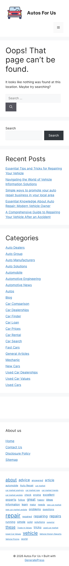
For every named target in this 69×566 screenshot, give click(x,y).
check (27, 494)
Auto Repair (26, 485)
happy (40, 499)
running (10, 522)
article (49, 480)
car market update (14, 495)
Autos (10, 291)
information (13, 504)
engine (37, 494)
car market (40, 486)
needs (41, 504)
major (33, 504)
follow (21, 499)
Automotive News (19, 285)
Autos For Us (41, 13)
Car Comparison (17, 304)
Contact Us (14, 447)
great (31, 499)
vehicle (30, 533)
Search (11, 128)
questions (48, 509)
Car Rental (13, 335)
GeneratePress (34, 560)
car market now (33, 490)
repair (13, 515)
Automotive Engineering (23, 279)
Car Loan (12, 322)
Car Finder (13, 316)
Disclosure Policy (18, 453)
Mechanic (13, 360)
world (24, 538)
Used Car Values (18, 378)
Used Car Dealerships (22, 372)
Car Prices (13, 329)
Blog (9, 297)
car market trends (50, 490)
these (10, 527)
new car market (54, 505)
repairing (41, 516)
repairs (55, 516)
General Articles (17, 353)
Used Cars (13, 385)
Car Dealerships (17, 310)
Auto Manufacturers (20, 260)
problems (35, 509)
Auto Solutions (16, 266)
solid (30, 521)
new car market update (16, 509)
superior (50, 522)
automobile (12, 485)
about (11, 479)
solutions (39, 521)
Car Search (14, 341)
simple (21, 522)
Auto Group (14, 254)
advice (24, 480)
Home (10, 441)
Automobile (14, 272)
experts (11, 499)
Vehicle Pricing (12, 539)
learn (25, 504)
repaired (27, 516)
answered (37, 480)
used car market (50, 528)
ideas (49, 499)
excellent (48, 494)
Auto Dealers (15, 247)
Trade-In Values (24, 528)
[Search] (11, 107)
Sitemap (12, 460)
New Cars (13, 366)
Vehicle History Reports (50, 534)
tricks (37, 527)
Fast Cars (13, 347)
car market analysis (15, 490)
